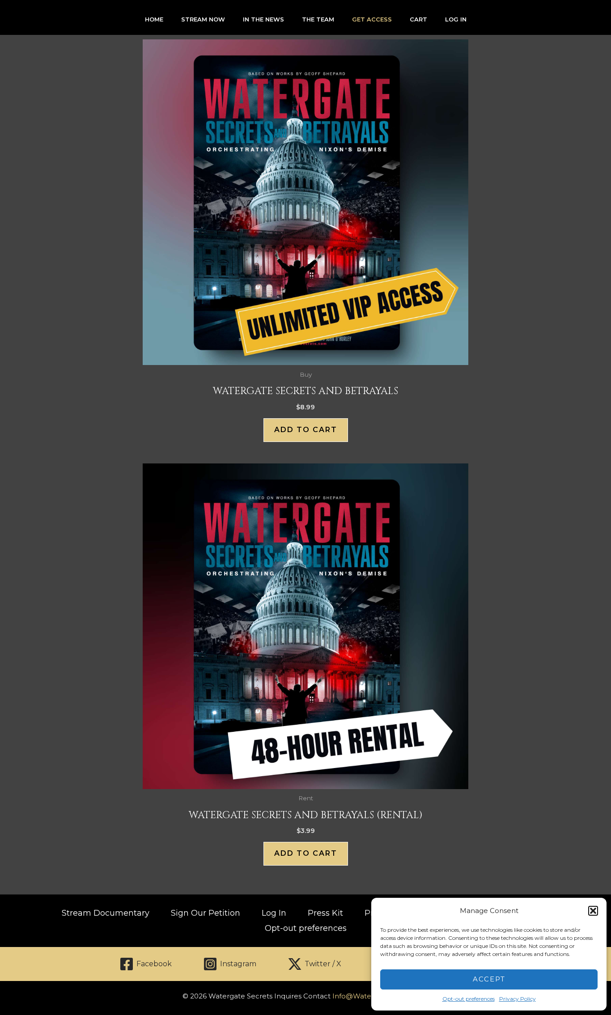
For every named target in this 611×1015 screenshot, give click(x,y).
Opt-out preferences (468, 998)
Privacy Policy (517, 998)
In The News (263, 19)
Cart (418, 19)
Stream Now (203, 19)
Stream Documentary (105, 913)
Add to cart (305, 429)
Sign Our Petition (205, 913)
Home (154, 19)
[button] (593, 910)
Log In (456, 19)
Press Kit (325, 913)
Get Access (372, 19)
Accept (489, 979)
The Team (318, 19)
